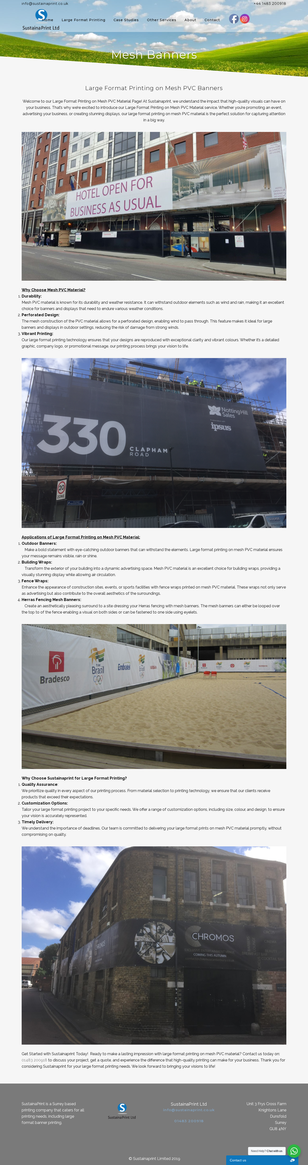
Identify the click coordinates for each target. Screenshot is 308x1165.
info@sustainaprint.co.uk (189, 1110)
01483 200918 (34, 1060)
